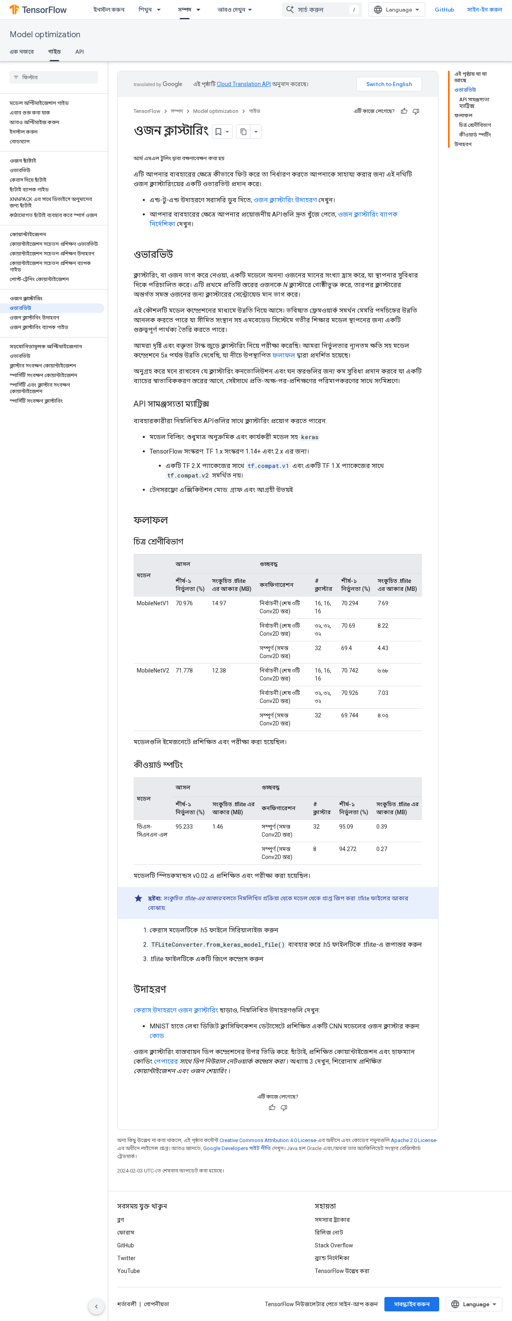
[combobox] (322, 9)
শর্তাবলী (126, 1304)
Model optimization (45, 35)
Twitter (126, 1258)
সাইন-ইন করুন (484, 9)
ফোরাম (125, 1232)
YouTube (128, 1271)
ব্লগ (120, 1220)
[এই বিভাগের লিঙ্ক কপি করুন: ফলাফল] (176, 521)
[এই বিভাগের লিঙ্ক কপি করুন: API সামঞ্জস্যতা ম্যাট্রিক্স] (217, 405)
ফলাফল (283, 355)
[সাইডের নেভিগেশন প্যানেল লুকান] (96, 1307)
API (79, 51)
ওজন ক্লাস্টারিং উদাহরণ (285, 200)
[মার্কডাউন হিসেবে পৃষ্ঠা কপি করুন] (243, 132)
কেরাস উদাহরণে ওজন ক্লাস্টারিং (176, 1010)
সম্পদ (184, 9)
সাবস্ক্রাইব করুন (412, 1304)
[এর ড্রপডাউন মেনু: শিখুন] (161, 9)
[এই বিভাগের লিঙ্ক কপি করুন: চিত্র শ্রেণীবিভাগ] (191, 542)
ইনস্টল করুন (108, 9)
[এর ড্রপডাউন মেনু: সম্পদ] (200, 9)
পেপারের (166, 1061)
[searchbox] (54, 77)
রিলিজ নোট (329, 1232)
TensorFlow (147, 111)
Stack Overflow (334, 1245)
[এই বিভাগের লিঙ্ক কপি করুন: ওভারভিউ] (181, 255)
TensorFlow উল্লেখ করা (342, 1271)
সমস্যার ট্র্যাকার (332, 1220)
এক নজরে (22, 51)
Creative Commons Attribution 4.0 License (268, 1140)
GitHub (444, 9)
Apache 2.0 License (413, 1140)
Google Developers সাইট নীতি (237, 1148)
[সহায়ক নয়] (416, 111)
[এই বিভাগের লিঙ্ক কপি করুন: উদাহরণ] (174, 990)
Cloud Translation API (244, 84)
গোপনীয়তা (156, 1304)
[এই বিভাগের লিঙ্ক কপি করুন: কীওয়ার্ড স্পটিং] (191, 766)
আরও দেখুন (231, 9)
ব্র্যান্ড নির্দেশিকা (332, 1258)
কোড (157, 1036)
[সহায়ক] (404, 111)
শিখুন (145, 9)
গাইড (54, 51)
